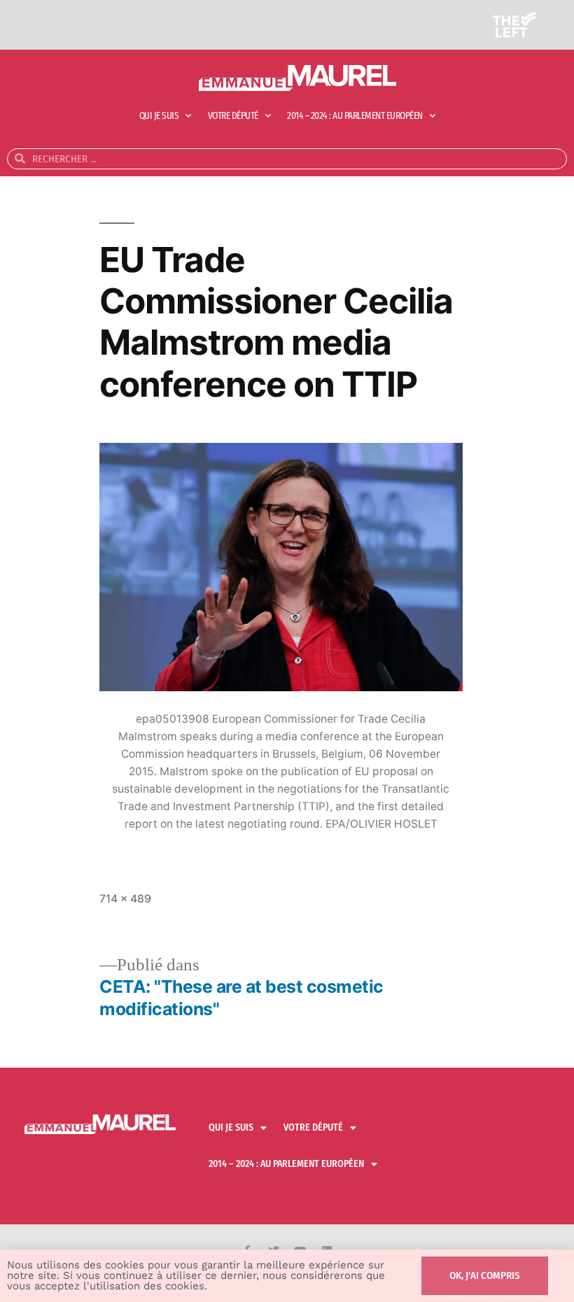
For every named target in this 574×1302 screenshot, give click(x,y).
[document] (287, 651)
